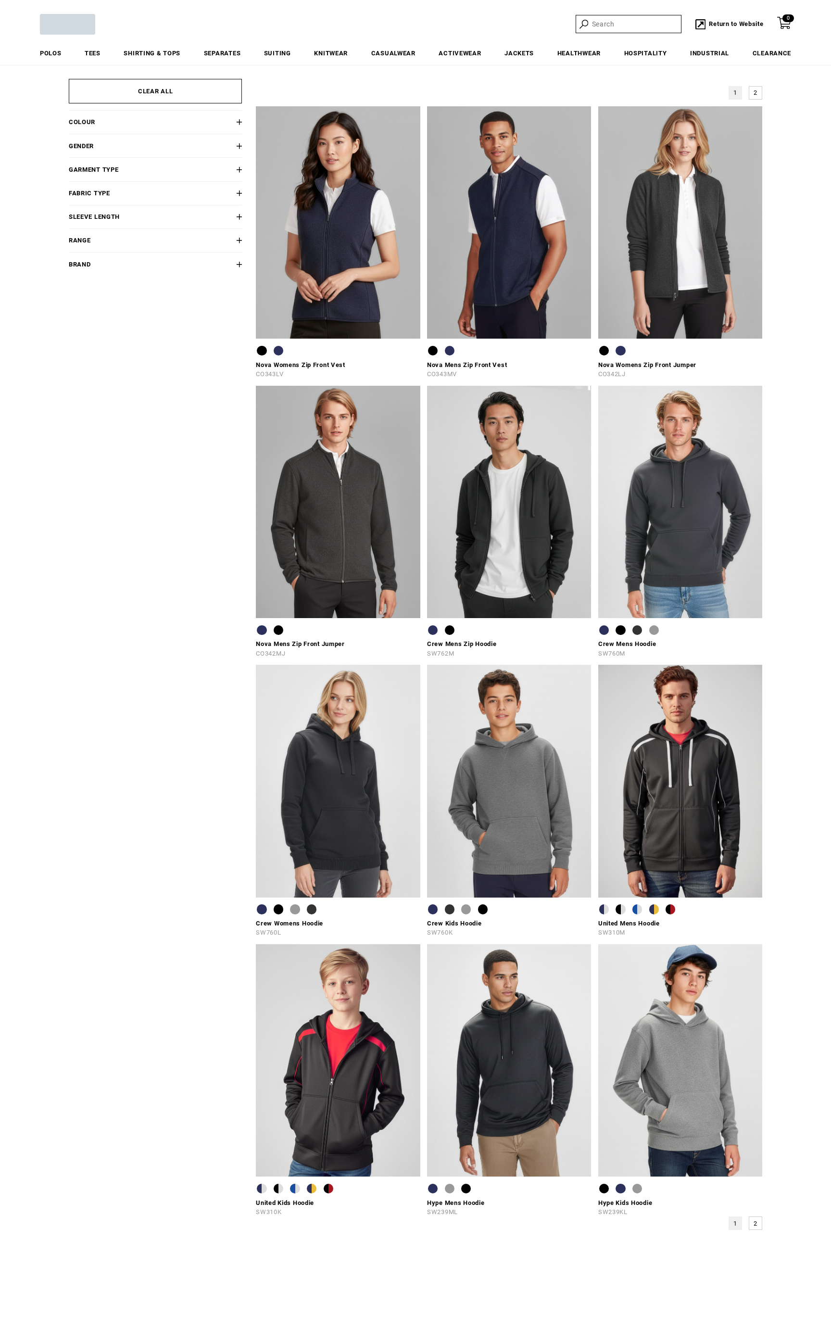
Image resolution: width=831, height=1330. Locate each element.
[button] (227, 122)
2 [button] (755, 92)
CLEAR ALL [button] (155, 91)
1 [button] (735, 92)
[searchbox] (636, 24)
